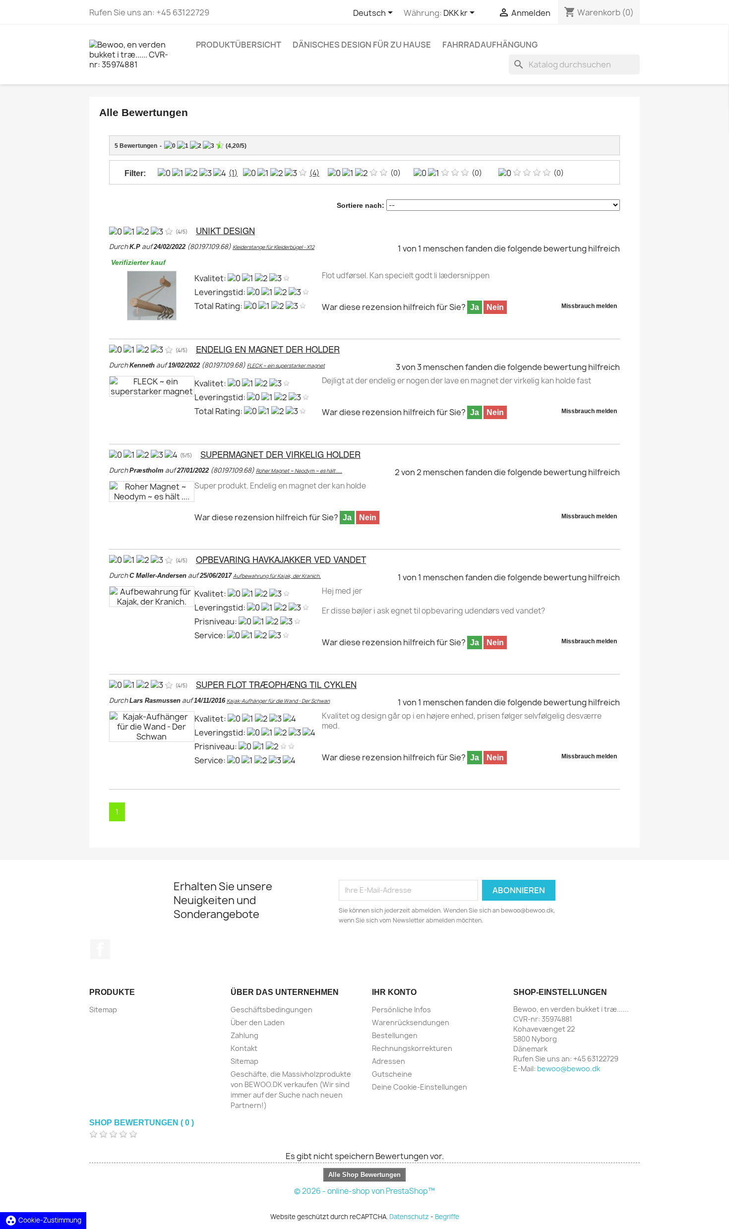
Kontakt (244, 1048)
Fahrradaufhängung (490, 44)
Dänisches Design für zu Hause (362, 44)
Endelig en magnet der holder (268, 349)
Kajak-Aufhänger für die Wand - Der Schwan (278, 700)
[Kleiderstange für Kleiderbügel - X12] (152, 294)
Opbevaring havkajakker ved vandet (281, 559)
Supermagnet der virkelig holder (280, 454)
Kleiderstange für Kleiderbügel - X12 (273, 247)
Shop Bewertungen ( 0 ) (141, 1122)
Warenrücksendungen (410, 1022)
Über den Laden (258, 1022)
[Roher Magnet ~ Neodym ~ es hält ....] (151, 490)
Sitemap (103, 1009)
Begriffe (447, 1216)
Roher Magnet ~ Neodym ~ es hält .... (299, 470)
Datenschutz (409, 1216)
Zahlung (244, 1035)
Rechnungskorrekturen (412, 1048)
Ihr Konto (394, 992)
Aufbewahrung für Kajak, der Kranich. (277, 575)
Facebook (100, 949)
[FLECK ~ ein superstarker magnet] (151, 385)
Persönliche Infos (401, 1009)
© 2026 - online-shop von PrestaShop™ (364, 1191)
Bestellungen (395, 1035)
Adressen (388, 1061)
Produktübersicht (238, 44)
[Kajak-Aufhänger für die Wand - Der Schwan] (151, 725)
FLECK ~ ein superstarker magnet (286, 365)
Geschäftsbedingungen (271, 1009)
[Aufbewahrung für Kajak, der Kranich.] (151, 595)
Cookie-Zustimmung (43, 1220)
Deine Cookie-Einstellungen (419, 1087)
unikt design (225, 230)
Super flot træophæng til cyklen (276, 684)
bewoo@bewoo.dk (568, 1068)
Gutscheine (392, 1074)
